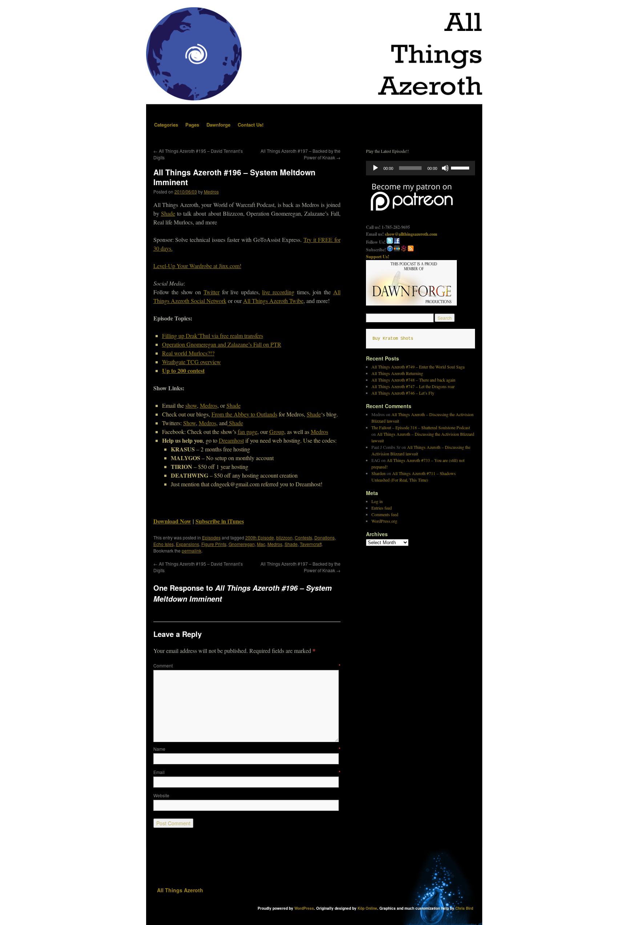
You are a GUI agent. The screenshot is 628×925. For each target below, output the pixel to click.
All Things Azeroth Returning (397, 373)
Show (189, 423)
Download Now (172, 521)
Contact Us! (250, 124)
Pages (192, 124)
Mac (261, 544)
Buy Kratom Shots (393, 338)
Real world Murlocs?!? (188, 353)
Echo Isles (163, 544)
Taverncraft (311, 544)
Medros (211, 191)
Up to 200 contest (183, 370)
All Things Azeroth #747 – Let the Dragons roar (413, 386)
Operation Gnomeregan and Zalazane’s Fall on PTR (221, 344)
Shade (168, 213)
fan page (247, 431)
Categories (166, 124)
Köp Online (367, 908)
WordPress (304, 908)
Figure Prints (213, 544)
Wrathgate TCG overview (191, 362)
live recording (278, 292)
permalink (191, 550)
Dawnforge (218, 124)
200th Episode (259, 537)
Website (161, 795)
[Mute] (445, 168)
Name (247, 749)
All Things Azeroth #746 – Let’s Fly (402, 393)
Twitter (212, 292)
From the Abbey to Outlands (244, 414)
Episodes (211, 537)
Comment (247, 665)
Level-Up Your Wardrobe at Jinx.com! (197, 266)
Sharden (378, 473)
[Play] (375, 168)
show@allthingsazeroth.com (411, 234)
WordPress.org (384, 521)
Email (247, 772)
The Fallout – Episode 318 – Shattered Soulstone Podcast (420, 427)
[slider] (461, 167)
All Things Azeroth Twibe (273, 300)
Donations (324, 537)
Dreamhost (231, 440)
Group (276, 431)
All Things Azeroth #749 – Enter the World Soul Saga (417, 367)
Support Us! (377, 257)
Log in (377, 501)
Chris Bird (464, 908)
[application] (420, 168)
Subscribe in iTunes (220, 521)
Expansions (187, 544)
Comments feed (384, 514)
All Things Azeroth (180, 890)
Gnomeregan (242, 544)
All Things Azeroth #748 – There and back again (413, 380)
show (191, 405)
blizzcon (284, 537)
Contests (303, 537)
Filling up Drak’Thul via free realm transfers (212, 335)
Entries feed (381, 508)
